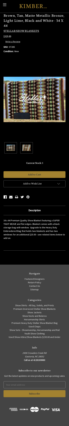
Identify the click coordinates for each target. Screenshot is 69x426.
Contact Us (34, 285)
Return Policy (34, 282)
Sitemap (34, 289)
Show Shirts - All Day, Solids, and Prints (34, 305)
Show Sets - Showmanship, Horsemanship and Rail (35, 330)
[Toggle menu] (4, 4)
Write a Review (12, 41)
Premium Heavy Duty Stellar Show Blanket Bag (35, 322)
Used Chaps (35, 326)
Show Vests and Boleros (34, 315)
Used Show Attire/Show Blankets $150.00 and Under (34, 337)
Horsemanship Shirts (34, 319)
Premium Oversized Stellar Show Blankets (34, 308)
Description (34, 210)
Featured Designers (35, 278)
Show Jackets (34, 312)
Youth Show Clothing (34, 333)
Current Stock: (34, 163)
